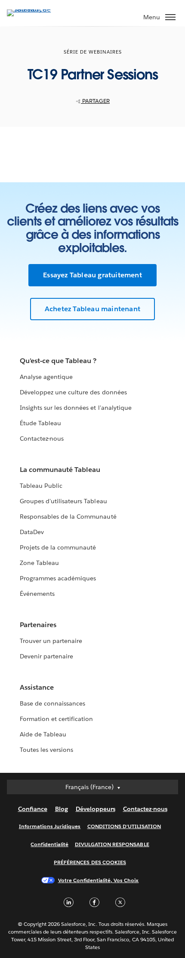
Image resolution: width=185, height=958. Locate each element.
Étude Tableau (40, 423)
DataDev (32, 532)
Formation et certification (56, 719)
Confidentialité (49, 844)
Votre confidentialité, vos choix (98, 880)
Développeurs (95, 809)
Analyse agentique (46, 377)
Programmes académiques (58, 578)
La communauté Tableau (60, 469)
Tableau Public (41, 486)
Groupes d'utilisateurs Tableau (63, 501)
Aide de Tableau (43, 734)
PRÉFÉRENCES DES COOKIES (90, 862)
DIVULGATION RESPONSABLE (112, 844)
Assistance (37, 687)
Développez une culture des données (73, 392)
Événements (37, 594)
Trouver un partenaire (51, 641)
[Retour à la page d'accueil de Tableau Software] (37, 9)
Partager (95, 101)
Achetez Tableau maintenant (92, 308)
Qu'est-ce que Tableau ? (58, 360)
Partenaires (38, 624)
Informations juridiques (50, 826)
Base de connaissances (52, 703)
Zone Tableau (39, 563)
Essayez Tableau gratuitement (92, 274)
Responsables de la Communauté (68, 516)
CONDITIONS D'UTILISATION (124, 826)
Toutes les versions (46, 750)
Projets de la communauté (58, 547)
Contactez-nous (42, 438)
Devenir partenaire (46, 656)
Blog (61, 809)
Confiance (32, 809)
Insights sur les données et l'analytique (76, 407)
